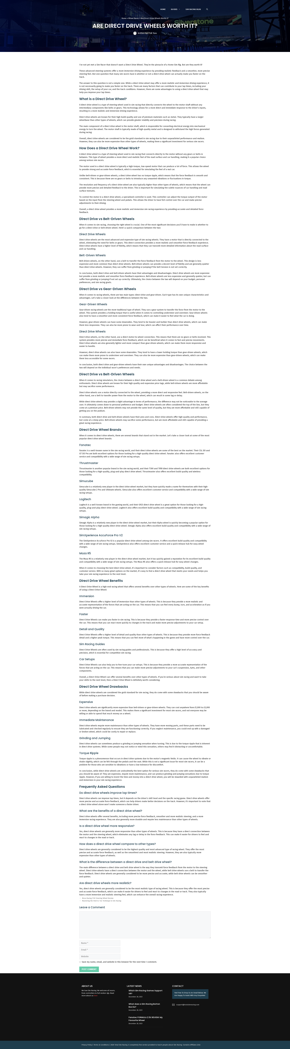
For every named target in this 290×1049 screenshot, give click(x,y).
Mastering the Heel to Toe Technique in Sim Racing (101, 901)
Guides (174, 9)
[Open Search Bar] (207, 9)
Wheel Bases (133, 18)
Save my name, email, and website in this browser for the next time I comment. (119, 962)
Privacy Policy (87, 1045)
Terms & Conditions (101, 1045)
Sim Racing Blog (193, 9)
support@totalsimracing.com (187, 1005)
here (95, 996)
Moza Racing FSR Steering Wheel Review (97, 898)
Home (163, 9)
